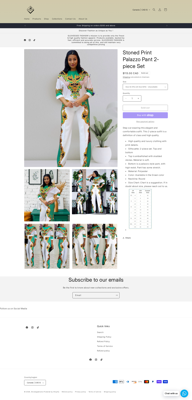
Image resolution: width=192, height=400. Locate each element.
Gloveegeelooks (37, 392)
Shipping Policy (104, 337)
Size (124, 82)
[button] (154, 10)
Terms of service (95, 392)
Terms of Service (105, 346)
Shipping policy (110, 392)
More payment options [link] (145, 121)
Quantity (126, 93)
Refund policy (103, 351)
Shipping (126, 77)
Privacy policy (80, 392)
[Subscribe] (116, 295)
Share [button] (128, 238)
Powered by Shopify (51, 392)
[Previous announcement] (25, 25)
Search (100, 332)
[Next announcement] (167, 25)
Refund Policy (103, 341)
